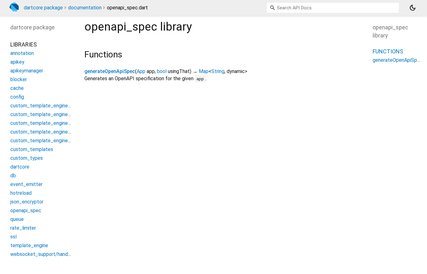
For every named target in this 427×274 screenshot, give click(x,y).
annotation (22, 53)
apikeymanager (26, 71)
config (17, 97)
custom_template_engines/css (45, 106)
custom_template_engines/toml (46, 132)
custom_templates (31, 149)
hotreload (21, 193)
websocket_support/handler (41, 254)
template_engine (29, 245)
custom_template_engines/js (43, 114)
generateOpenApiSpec (109, 71)
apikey (17, 62)
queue (17, 219)
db (13, 176)
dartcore (19, 167)
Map (203, 71)
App (141, 71)
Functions (388, 51)
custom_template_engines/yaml (46, 141)
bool (162, 71)
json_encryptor (26, 202)
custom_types (26, 158)
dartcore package (43, 8)
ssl (13, 237)
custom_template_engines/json (45, 123)
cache (17, 88)
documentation (85, 8)
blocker (18, 79)
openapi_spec (25, 210)
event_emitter (26, 184)
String (217, 71)
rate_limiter (23, 228)
